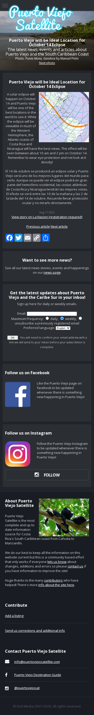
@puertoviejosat (27, 688)
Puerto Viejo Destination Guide (37, 675)
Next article (59, 226)
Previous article (38, 226)
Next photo (47, 63)
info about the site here (56, 585)
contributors (53, 580)
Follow (51, 475)
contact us (75, 566)
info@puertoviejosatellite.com (37, 661)
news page (52, 272)
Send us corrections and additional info (35, 630)
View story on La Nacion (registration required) (47, 217)
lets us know (56, 561)
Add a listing (14, 615)
